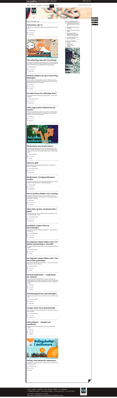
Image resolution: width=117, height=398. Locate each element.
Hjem (28, 5)
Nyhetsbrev (31, 34)
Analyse (39, 5)
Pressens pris (32, 189)
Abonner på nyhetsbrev (34, 391)
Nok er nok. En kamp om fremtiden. (72, 38)
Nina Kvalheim (32, 30)
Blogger (46, 5)
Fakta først (31, 71)
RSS (92, 24)
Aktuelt (33, 5)
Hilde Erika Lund (32, 366)
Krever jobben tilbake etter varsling (42, 194)
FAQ (90, 1)
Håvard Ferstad (32, 67)
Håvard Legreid (54, 57)
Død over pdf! (32, 163)
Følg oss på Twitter (59, 391)
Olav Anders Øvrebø (33, 99)
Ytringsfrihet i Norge (70, 45)
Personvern (64, 389)
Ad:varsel (31, 88)
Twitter (93, 22)
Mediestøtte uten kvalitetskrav (40, 146)
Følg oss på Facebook (47, 391)
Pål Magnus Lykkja (33, 249)
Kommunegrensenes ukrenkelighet (42, 294)
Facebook (93, 20)
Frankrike (68, 42)
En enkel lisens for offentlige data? (42, 93)
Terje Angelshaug (33, 154)
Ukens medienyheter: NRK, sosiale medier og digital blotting (73, 34)
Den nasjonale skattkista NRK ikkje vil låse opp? (73, 24)
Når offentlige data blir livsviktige (41, 60)
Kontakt (85, 1)
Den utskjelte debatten (73, 28)
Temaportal (40, 389)
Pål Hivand (31, 84)
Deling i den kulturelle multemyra (41, 360)
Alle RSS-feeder (71, 391)
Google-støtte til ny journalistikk (41, 308)
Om (87, 1)
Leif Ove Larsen (44, 393)
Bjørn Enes (69, 23)
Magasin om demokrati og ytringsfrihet (47, 1)
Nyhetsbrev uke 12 (34, 25)
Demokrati (69, 46)
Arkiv (51, 5)
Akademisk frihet (70, 44)
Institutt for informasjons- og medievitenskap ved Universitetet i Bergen (46, 395)
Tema (56, 5)
